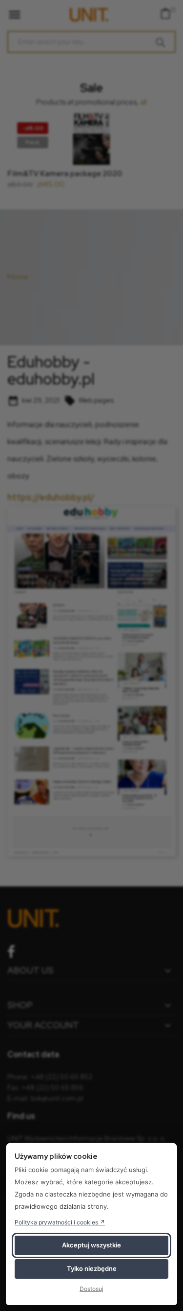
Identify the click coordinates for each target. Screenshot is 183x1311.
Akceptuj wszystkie (91, 1245)
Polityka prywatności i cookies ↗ (60, 1222)
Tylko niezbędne (92, 1268)
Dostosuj (91, 1288)
